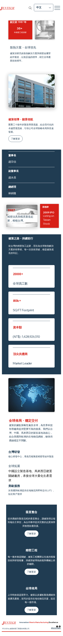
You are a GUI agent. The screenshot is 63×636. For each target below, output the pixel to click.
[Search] (30, 8)
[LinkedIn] (60, 626)
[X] (57, 626)
